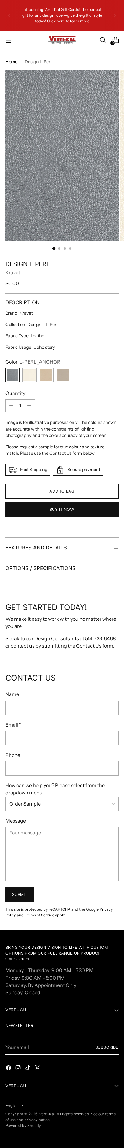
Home (11, 61)
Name (12, 694)
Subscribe (107, 1047)
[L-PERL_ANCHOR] (12, 375)
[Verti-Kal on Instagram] (18, 1069)
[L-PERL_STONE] (63, 375)
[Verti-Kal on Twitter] (38, 1069)
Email (13, 725)
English (12, 1105)
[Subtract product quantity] (11, 406)
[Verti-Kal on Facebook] (9, 1069)
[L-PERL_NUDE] (46, 375)
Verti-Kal (47, 1114)
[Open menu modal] (8, 40)
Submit (19, 894)
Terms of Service (39, 915)
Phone (12, 755)
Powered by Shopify (23, 1125)
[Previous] (9, 15)
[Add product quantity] (29, 406)
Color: (32, 362)
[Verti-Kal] (62, 40)
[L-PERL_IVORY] (29, 375)
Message (15, 821)
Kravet (12, 272)
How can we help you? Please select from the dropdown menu (55, 789)
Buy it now (62, 509)
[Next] (115, 15)
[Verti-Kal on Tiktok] (28, 1069)
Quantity (15, 393)
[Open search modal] (102, 40)
